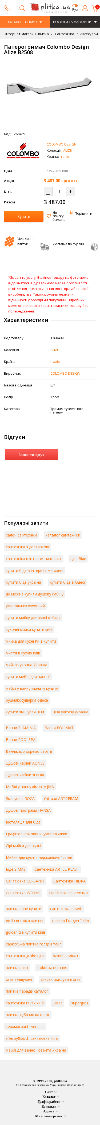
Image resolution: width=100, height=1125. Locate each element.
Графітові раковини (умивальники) (37, 833)
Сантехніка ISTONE (23, 892)
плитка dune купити (23, 908)
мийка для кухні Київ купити (31, 641)
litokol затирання (52, 967)
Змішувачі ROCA (20, 798)
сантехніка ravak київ (25, 1002)
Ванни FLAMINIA (21, 727)
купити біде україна (23, 582)
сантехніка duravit (66, 908)
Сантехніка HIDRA (69, 881)
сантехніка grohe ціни (25, 955)
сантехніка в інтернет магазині (34, 558)
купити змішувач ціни (25, 711)
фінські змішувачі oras (61, 979)
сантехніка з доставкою (27, 546)
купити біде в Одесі (67, 582)
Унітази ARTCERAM (60, 798)
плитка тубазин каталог (28, 1014)
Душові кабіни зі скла (25, 774)
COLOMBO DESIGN (62, 144)
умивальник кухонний (25, 605)
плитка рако (17, 967)
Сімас (57, 1002)
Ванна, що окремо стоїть (29, 751)
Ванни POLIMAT (59, 727)
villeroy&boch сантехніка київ (32, 1038)
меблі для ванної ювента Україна (36, 1050)
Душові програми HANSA (28, 810)
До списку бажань (59, 216)
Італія (64, 156)
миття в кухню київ (23, 652)
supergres (79, 1002)
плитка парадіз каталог (27, 991)
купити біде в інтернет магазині (34, 570)
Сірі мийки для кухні (23, 845)
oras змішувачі (19, 979)
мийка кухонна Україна (26, 664)
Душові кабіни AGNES (25, 763)
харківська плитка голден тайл (34, 944)
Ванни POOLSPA (20, 739)
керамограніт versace (25, 1026)
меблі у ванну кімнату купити (32, 688)
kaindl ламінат (65, 955)
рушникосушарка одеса (27, 700)
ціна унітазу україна (70, 711)
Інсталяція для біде (23, 822)
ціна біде (78, 558)
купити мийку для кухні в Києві (33, 617)
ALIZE (67, 150)
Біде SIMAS (16, 869)
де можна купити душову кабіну (34, 594)
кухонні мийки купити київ (29, 629)
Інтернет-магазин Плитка (27, 33)
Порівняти (83, 213)
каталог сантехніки (63, 535)
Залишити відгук (31, 455)
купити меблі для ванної (28, 676)
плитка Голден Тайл (70, 920)
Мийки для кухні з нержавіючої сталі (39, 857)
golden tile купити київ (25, 932)
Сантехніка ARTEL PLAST (56, 869)
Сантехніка (64, 33)
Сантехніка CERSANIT (25, 881)
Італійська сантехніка (68, 892)
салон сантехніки (21, 535)
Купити (23, 216)
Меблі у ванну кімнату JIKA (30, 786)
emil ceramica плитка (24, 920)
